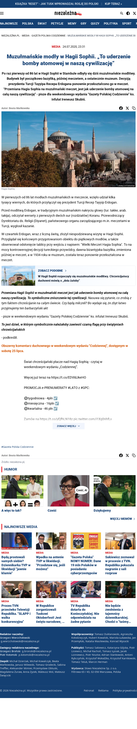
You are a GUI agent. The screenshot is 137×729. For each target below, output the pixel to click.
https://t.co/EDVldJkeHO (68, 377)
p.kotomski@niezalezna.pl (34, 654)
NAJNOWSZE (9, 23)
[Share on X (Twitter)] (127, 108)
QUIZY (95, 23)
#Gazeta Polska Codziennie (17, 446)
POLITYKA (111, 23)
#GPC (85, 388)
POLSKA (27, 23)
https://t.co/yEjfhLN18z (56, 419)
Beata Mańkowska (19, 108)
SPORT (127, 23)
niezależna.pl (10, 35)
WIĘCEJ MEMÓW (121, 519)
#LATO (73, 388)
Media (25, 35)
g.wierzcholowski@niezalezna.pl (20, 641)
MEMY (72, 23)
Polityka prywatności (125, 690)
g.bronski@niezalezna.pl (36, 651)
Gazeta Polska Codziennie (48, 35)
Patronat (89, 690)
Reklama (103, 690)
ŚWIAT (42, 23)
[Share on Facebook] (121, 108)
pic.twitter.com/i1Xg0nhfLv (92, 419)
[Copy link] (134, 108)
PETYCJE (57, 23)
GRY (83, 23)
